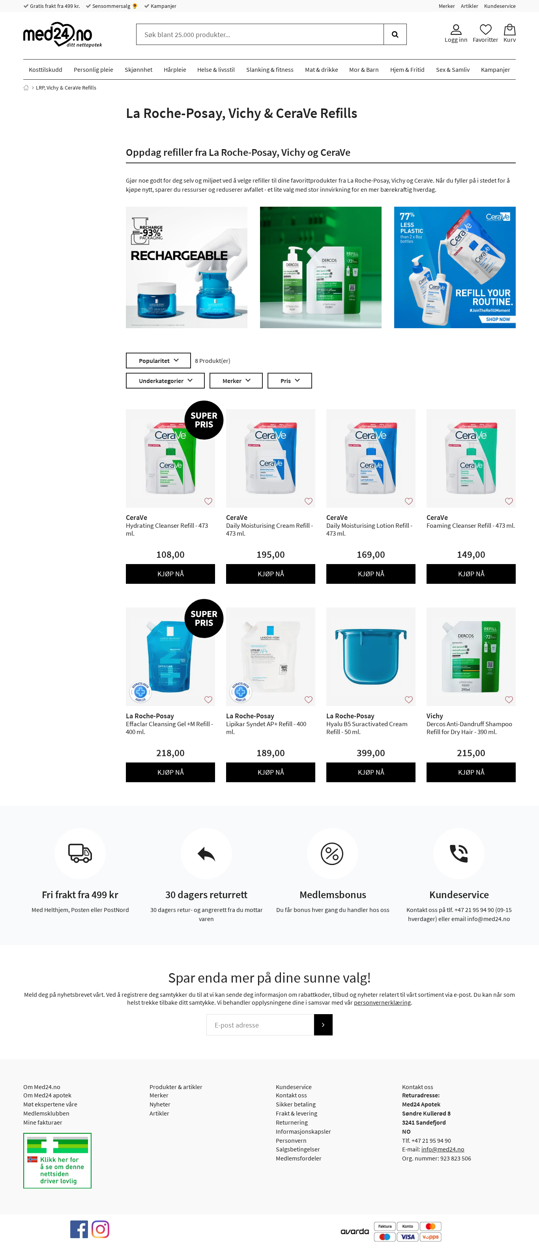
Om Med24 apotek (47, 1095)
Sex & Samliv (453, 69)
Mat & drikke (321, 69)
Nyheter (160, 1104)
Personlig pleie (93, 69)
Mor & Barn (364, 69)
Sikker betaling (296, 1104)
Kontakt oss (291, 1095)
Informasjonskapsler (303, 1131)
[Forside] (26, 87)
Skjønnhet (138, 69)
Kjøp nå (170, 573)
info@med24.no (442, 1149)
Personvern (291, 1140)
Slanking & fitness (270, 69)
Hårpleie (175, 69)
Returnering (292, 1122)
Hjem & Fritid (407, 69)
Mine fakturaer (42, 1122)
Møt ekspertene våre (50, 1104)
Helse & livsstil (216, 69)
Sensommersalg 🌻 (114, 5)
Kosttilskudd (45, 69)
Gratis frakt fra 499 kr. (54, 5)
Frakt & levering (296, 1113)
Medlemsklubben (46, 1113)
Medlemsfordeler (299, 1158)
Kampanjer (163, 5)
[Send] (323, 1024)
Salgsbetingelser (298, 1149)
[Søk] (395, 34)
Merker (447, 5)
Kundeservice (500, 5)
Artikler (469, 5)
